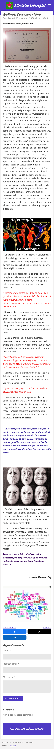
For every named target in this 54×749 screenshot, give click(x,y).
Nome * (7, 650)
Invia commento (13, 698)
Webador (39, 729)
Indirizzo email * (11, 663)
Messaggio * (9, 677)
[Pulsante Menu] (49, 5)
